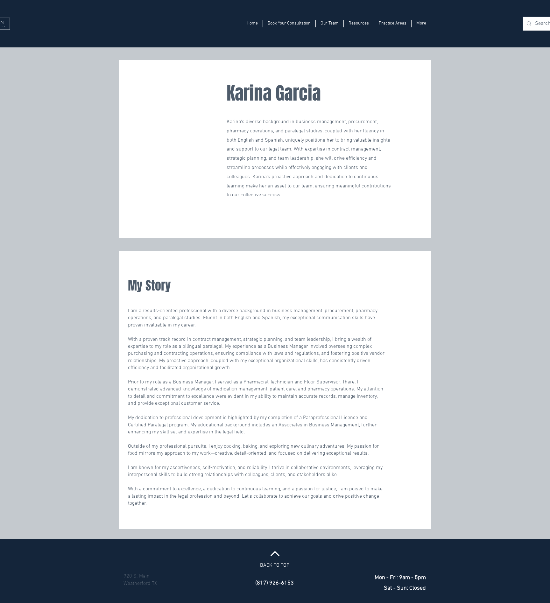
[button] (359, 23)
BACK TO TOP (274, 565)
